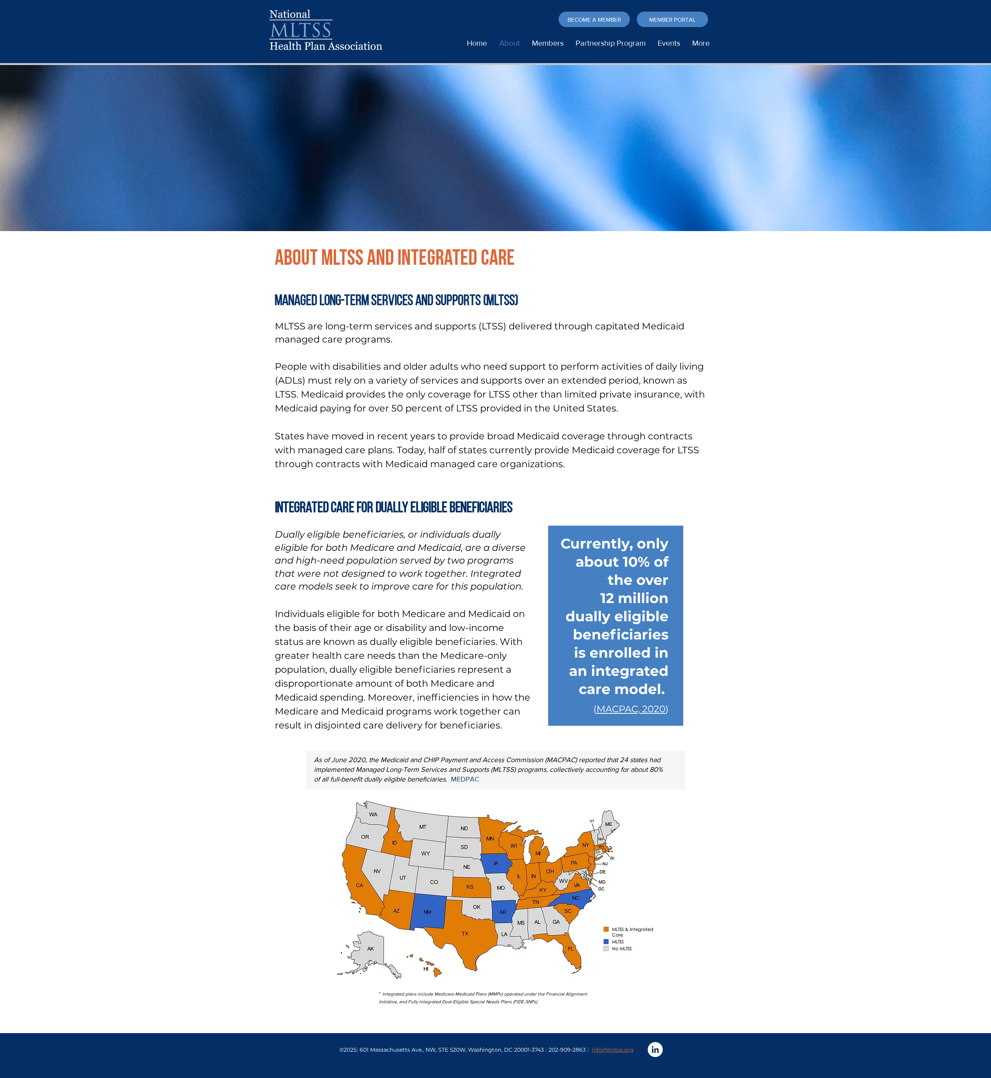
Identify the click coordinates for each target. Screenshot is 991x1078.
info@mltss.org (613, 1049)
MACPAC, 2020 (631, 709)
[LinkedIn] (655, 1049)
